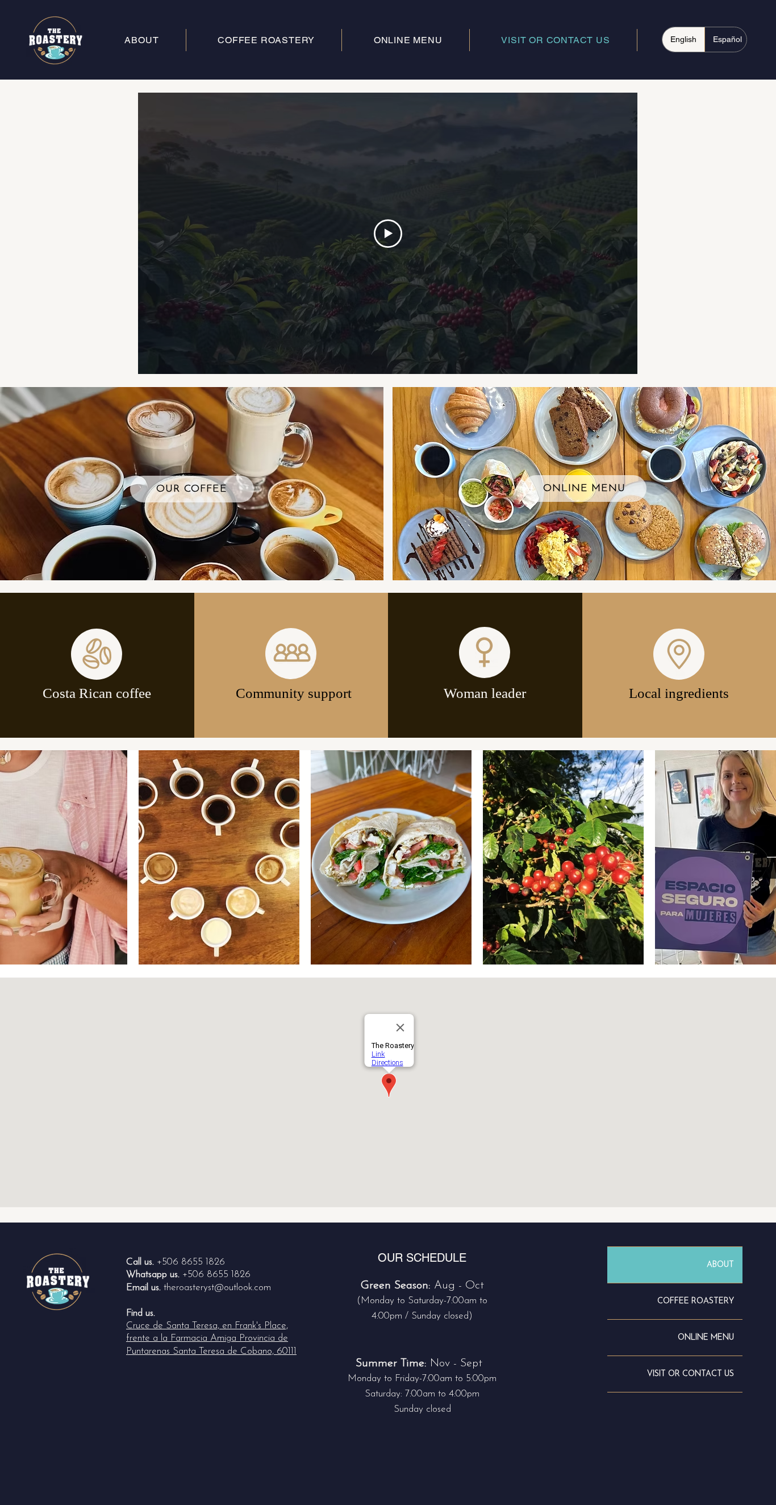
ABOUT (720, 1265)
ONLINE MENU (706, 1337)
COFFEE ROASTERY (695, 1301)
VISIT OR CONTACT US (690, 1374)
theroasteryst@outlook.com (217, 1287)
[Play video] (388, 233)
